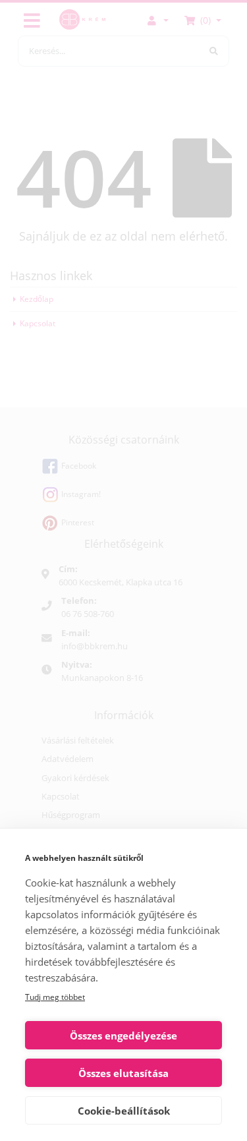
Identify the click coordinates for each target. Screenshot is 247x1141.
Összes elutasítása (123, 1073)
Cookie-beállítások (124, 1110)
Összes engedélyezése (123, 1035)
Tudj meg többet (55, 997)
